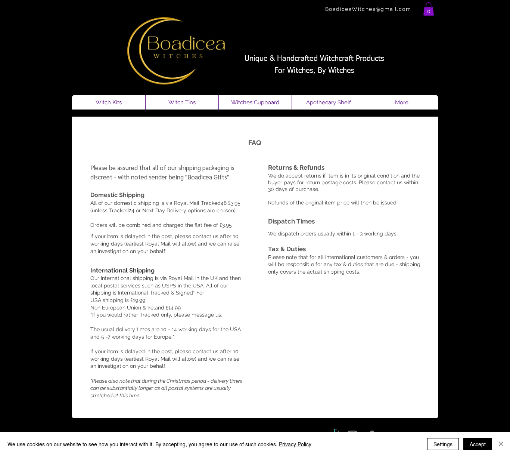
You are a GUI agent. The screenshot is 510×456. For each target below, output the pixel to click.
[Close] (501, 444)
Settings (443, 444)
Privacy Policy (295, 444)
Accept (478, 444)
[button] (428, 9)
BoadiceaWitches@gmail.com (368, 9)
